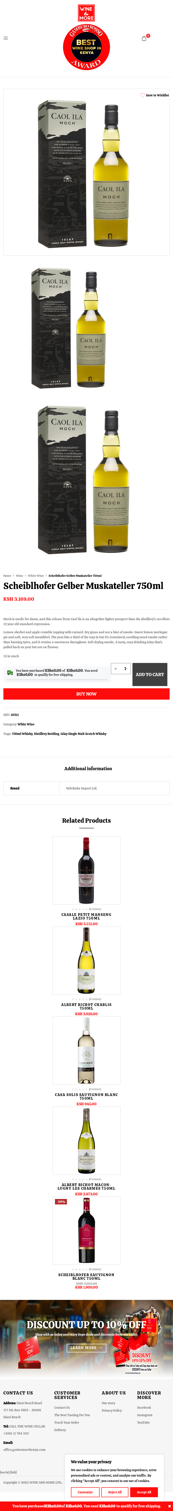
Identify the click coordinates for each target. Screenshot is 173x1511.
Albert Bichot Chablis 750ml (86, 1006)
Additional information (88, 769)
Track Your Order (66, 1422)
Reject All (115, 1492)
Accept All (144, 1492)
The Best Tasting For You (72, 1415)
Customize (85, 1492)
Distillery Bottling (46, 734)
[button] (144, 38)
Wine (19, 576)
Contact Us (62, 1408)
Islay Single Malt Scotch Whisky (83, 734)
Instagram (145, 1415)
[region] (114, 1478)
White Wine (36, 576)
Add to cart (150, 674)
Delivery (60, 1430)
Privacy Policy (112, 1411)
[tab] (88, 769)
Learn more (84, 1347)
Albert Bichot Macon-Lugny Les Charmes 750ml (87, 1186)
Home (7, 576)
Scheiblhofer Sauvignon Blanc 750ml (86, 1277)
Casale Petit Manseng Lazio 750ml (86, 916)
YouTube (143, 1422)
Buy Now (86, 694)
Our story (108, 1403)
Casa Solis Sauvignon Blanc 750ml (86, 1096)
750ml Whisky (22, 734)
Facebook (144, 1408)
